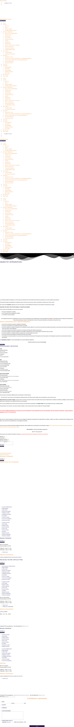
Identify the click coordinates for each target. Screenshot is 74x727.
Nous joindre (5, 76)
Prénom (12, 703)
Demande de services (9, 71)
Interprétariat (8, 43)
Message (2, 444)
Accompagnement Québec (10, 49)
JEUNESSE (6, 40)
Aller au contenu (3, 0)
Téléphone (4, 707)
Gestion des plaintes (9, 62)
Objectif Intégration (9, 46)
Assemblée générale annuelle (11, 30)
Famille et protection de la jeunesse (12, 45)
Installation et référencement (11, 33)
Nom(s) (1, 436)
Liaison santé (7, 36)
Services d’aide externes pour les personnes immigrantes (16, 59)
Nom (3, 701)
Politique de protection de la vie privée (21, 695)
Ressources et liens (9, 112)
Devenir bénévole (8, 67)
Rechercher (2, 696)
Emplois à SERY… (6, 74)
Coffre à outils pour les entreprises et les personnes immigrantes (18, 58)
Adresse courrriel (3, 439)
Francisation (7, 42)
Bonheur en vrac (25, 626)
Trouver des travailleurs (10, 109)
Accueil (4, 23)
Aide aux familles (8, 37)
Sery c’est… (7, 26)
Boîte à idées (7, 73)
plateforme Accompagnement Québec (19, 420)
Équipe (6, 27)
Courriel (1, 458)
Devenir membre (8, 70)
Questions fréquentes (9, 61)
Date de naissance (4, 440)
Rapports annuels (8, 84)
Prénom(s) (2, 438)
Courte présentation (6, 710)
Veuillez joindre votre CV (7, 720)
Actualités (5, 64)
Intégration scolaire (9, 39)
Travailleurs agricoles (9, 48)
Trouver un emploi (8, 52)
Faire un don (7, 68)
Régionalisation (8, 34)
